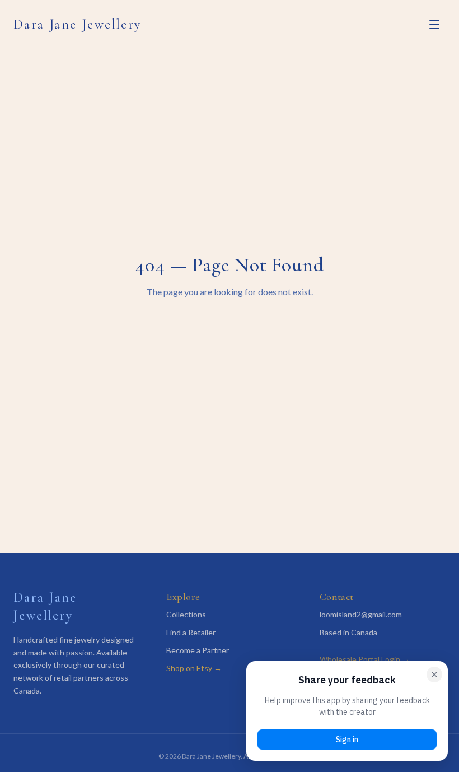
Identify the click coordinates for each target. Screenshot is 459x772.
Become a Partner (197, 650)
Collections (186, 614)
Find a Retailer (191, 632)
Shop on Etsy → (194, 668)
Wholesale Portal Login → (365, 659)
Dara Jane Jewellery (77, 24)
